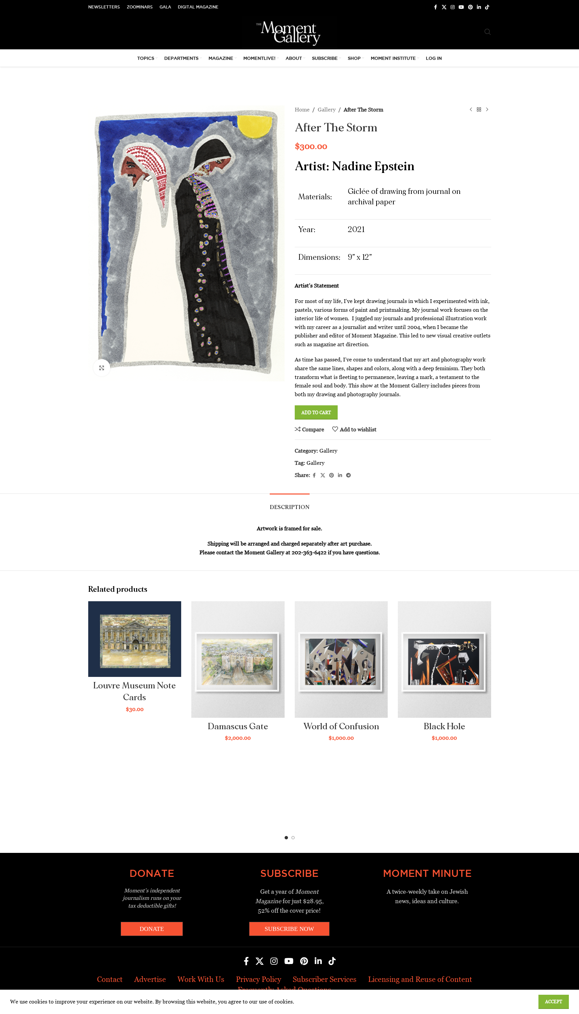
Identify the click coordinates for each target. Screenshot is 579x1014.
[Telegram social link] (348, 475)
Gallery (327, 109)
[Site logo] (289, 31)
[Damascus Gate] (238, 659)
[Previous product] (471, 110)
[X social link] (444, 7)
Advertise (150, 979)
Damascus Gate (238, 726)
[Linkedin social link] (479, 7)
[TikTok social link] (487, 7)
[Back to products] (479, 110)
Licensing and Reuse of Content (420, 979)
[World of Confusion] (341, 659)
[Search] (487, 32)
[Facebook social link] (436, 7)
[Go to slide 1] (286, 837)
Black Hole (444, 726)
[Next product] (487, 110)
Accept (553, 1001)
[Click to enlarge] (101, 367)
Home (302, 109)
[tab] (290, 503)
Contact (110, 979)
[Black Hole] (444, 659)
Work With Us (200, 979)
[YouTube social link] (461, 7)
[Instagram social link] (453, 7)
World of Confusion (341, 726)
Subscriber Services (325, 979)
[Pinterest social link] (470, 7)
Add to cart (316, 412)
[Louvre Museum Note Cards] (135, 639)
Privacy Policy (258, 979)
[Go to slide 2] (293, 837)
